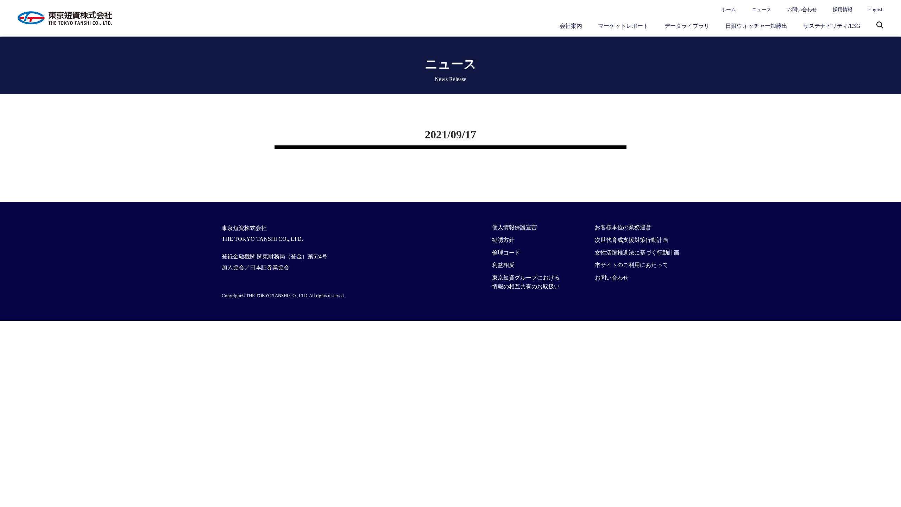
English (875, 9)
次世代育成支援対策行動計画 (631, 240)
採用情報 (842, 9)
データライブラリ (687, 26)
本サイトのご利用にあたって (631, 265)
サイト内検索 (879, 26)
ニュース (761, 9)
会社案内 (571, 26)
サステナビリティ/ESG (832, 26)
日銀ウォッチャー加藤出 (756, 26)
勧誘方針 (503, 240)
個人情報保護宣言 (514, 227)
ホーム (728, 9)
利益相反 (503, 265)
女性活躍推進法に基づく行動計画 (637, 253)
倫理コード (506, 253)
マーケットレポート (623, 26)
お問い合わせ (802, 9)
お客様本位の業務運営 (623, 227)
